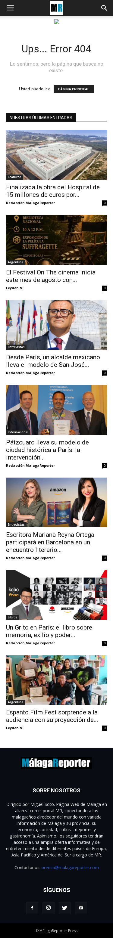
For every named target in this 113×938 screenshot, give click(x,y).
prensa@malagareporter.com (70, 867)
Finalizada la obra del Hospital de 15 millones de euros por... (53, 191)
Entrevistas (16, 347)
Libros (12, 617)
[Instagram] (48, 908)
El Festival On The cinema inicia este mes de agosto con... (51, 276)
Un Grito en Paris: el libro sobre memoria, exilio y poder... (49, 631)
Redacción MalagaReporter (30, 202)
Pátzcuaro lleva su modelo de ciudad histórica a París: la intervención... (47, 450)
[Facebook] (32, 908)
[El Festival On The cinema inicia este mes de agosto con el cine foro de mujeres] (56, 240)
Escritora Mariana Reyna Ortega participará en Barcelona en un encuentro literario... (50, 542)
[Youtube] (81, 908)
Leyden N (14, 288)
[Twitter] (65, 908)
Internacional (18, 432)
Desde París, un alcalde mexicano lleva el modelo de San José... (53, 361)
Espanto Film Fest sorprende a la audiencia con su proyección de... (52, 716)
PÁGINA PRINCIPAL (73, 89)
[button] (104, 8)
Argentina (15, 262)
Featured (14, 177)
